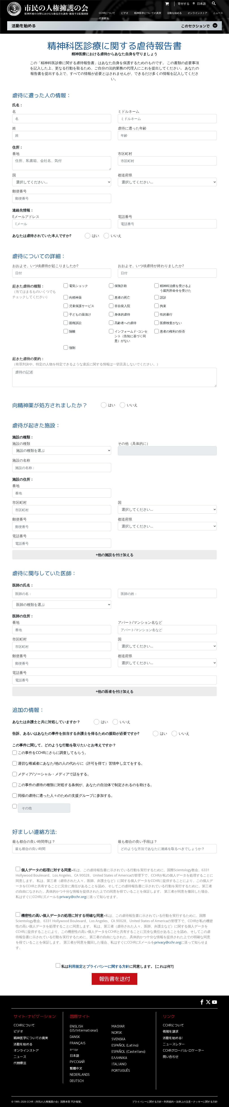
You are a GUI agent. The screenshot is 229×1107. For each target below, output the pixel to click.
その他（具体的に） (134, 443)
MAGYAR (118, 1026)
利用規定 (75, 966)
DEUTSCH (77, 1081)
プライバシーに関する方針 (107, 966)
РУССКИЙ (77, 1062)
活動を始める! (173, 1038)
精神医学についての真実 (147, 13)
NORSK (117, 1033)
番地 (15, 153)
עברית (74, 1049)
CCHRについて (107, 13)
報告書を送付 (114, 979)
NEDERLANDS (80, 1075)
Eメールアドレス (25, 216)
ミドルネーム (128, 111)
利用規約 (169, 1101)
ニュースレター (174, 1044)
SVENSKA (118, 1039)
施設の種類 (21, 443)
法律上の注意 (183, 1101)
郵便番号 (19, 191)
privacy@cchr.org (72, 896)
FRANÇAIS (77, 1043)
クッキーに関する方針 (205, 1101)
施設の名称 (21, 460)
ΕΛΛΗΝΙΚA (119, 1058)
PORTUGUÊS (121, 1071)
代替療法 (104, 18)
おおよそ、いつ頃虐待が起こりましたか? (45, 265)
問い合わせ (170, 1057)
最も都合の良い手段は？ (137, 841)
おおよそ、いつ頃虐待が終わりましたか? (151, 265)
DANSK (75, 1037)
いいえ (116, 235)
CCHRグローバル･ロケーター (183, 1050)
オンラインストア (197, 13)
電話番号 (125, 216)
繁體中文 (76, 1068)
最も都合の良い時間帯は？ (33, 841)
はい (95, 235)
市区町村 (125, 153)
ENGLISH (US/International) (84, 1028)
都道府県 (125, 175)
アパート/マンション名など (140, 622)
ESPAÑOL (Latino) (125, 1045)
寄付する (183, 4)
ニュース (218, 13)
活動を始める (174, 13)
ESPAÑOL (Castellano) (128, 1052)
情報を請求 (170, 1032)
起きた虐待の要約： (86, 361)
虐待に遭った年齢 (132, 128)
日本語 (74, 1056)
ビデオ (124, 13)
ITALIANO (119, 1064)
